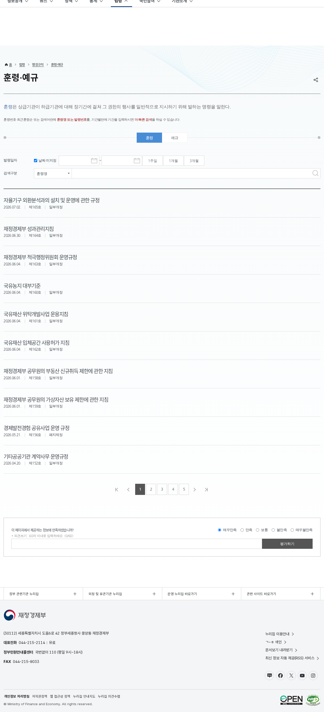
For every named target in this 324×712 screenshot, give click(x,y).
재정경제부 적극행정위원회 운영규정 (40, 257)
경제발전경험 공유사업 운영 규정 (36, 427)
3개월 (194, 161)
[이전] (129, 489)
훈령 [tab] (149, 138)
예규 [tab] (174, 138)
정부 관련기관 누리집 (24, 594)
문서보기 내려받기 (279, 649)
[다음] (195, 489)
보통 (264, 530)
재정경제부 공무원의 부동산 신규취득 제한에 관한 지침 (58, 370)
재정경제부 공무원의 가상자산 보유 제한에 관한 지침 (56, 399)
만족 (249, 530)
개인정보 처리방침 (16, 696)
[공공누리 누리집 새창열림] (291, 700)
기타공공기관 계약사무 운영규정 (36, 456)
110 (52, 652)
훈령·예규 (57, 64)
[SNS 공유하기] (315, 79)
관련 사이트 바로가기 (261, 594)
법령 (22, 64)
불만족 (282, 530)
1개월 (173, 161)
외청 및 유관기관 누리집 (105, 594)
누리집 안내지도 (84, 696)
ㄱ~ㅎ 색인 (273, 642)
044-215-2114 (32, 642)
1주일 (152, 161)
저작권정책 (39, 696)
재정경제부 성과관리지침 (28, 228)
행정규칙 (38, 64)
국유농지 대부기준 (22, 285)
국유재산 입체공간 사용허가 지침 (36, 342)
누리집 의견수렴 (109, 696)
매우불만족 (304, 530)
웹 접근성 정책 (60, 696)
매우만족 (229, 530)
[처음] (117, 489)
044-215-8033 (26, 661)
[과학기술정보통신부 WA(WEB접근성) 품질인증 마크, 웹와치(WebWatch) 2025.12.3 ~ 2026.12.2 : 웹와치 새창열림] (313, 701)
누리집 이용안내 (277, 634)
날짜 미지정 (47, 160)
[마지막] (206, 489)
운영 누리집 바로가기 (182, 594)
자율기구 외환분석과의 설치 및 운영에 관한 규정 (51, 200)
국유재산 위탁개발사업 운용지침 (36, 314)
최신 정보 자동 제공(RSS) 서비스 (289, 658)
